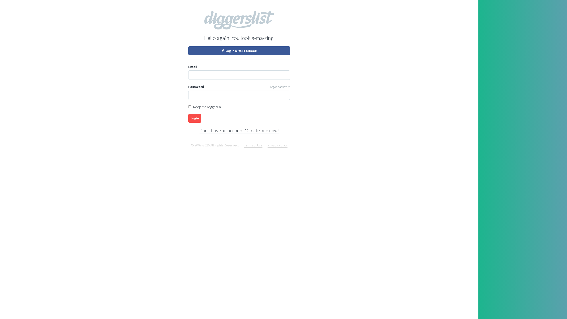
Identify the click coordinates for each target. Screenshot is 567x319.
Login (195, 118)
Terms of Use (253, 145)
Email (192, 66)
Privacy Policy (277, 145)
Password (239, 86)
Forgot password (279, 87)
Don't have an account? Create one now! (239, 130)
